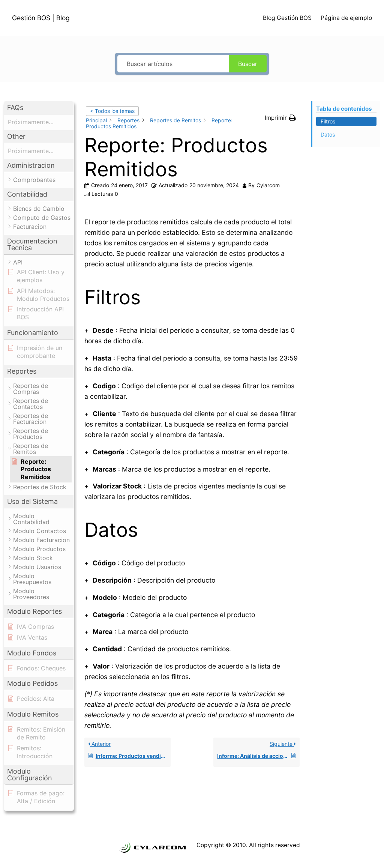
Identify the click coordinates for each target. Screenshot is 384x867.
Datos (328, 134)
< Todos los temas (112, 111)
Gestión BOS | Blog (41, 18)
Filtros (328, 121)
